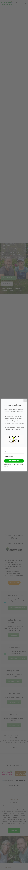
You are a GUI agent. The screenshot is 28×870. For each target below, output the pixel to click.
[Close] (25, 400)
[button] (14, 439)
